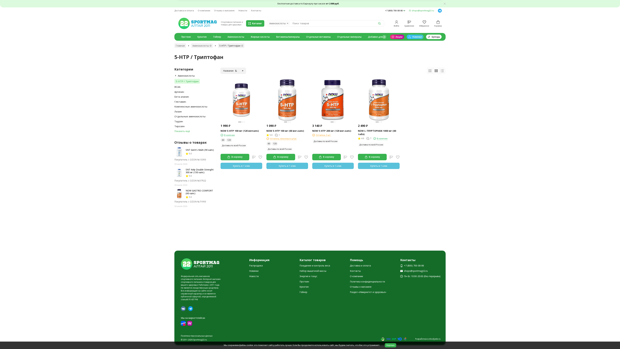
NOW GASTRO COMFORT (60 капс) (199, 192)
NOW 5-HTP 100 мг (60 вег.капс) (285, 130)
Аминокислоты (235, 36)
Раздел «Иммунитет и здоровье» (368, 292)
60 (223, 140)
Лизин (178, 111)
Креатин (202, 36)
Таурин (178, 121)
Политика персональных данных (196, 335)
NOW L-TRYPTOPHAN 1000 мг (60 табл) (377, 132)
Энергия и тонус (308, 276)
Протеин (186, 36)
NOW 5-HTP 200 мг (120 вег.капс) (331, 130)
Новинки (253, 270)
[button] (384, 37)
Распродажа (256, 265)
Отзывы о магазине (224, 10)
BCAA (177, 86)
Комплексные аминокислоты (190, 106)
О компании (204, 10)
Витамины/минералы (288, 36)
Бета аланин (181, 96)
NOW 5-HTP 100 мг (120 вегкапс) (240, 130)
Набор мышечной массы (313, 270)
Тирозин (179, 126)
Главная (180, 45)
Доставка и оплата (184, 10)
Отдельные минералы (349, 36)
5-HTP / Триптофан (187, 81)
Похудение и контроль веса (315, 265)
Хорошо (390, 345)
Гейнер (217, 36)
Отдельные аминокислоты (190, 116)
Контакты (256, 10)
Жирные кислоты (260, 36)
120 (229, 140)
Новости (242, 10)
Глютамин (180, 101)
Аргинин (179, 91)
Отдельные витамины (318, 36)
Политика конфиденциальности (367, 281)
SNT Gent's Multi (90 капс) (200, 149)
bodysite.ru (435, 339)
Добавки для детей (379, 36)
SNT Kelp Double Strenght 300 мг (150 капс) (200, 171)
